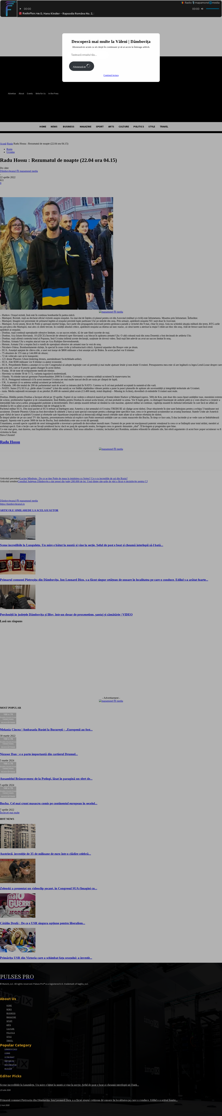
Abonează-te (79, 67)
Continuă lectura (111, 75)
